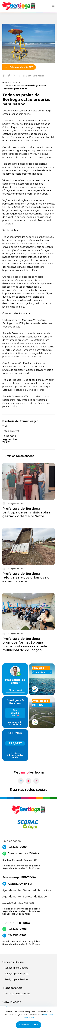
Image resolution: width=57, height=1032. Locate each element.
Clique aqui (15, 690)
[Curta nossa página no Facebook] (21, 781)
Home (5, 82)
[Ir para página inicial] (19, 6)
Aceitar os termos (29, 1025)
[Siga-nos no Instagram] (36, 781)
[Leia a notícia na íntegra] (28, 491)
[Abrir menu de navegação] (53, 6)
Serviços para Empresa (16, 973)
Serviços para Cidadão (16, 967)
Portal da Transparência (17, 993)
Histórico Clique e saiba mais (15, 755)
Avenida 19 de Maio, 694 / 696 (21, 908)
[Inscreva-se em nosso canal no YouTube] (28, 781)
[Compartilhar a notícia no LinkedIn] (14, 75)
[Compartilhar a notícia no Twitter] (8, 75)
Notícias (16, 82)
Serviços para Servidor (16, 979)
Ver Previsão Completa (15, 723)
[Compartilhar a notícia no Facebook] (3, 75)
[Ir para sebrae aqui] (28, 825)
